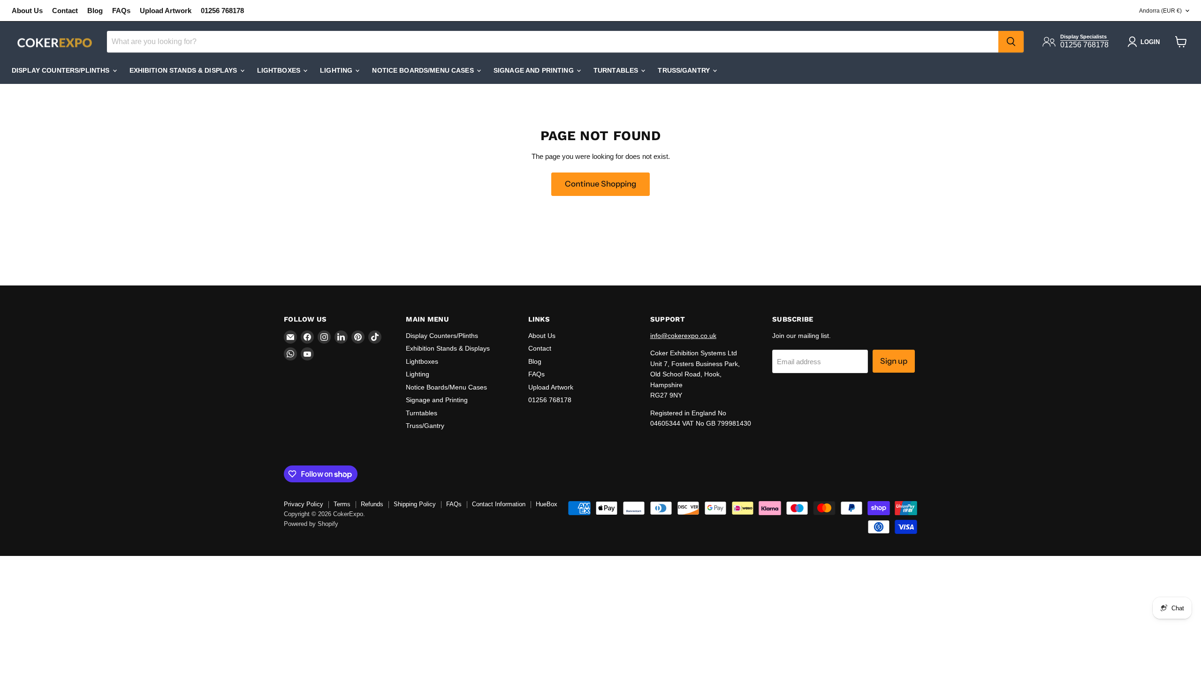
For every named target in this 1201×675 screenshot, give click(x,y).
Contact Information (498, 504)
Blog (95, 11)
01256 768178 (222, 11)
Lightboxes (280, 70)
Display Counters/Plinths (62, 70)
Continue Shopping (600, 183)
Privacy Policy (303, 504)
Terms (342, 504)
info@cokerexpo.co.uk (683, 335)
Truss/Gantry (685, 70)
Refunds (372, 504)
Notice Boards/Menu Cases (424, 70)
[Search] (1011, 41)
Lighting (337, 70)
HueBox (546, 504)
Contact (65, 11)
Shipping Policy (415, 504)
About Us (27, 11)
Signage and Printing (535, 70)
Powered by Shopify (311, 523)
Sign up (893, 361)
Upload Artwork (165, 11)
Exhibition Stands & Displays (184, 70)
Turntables (616, 70)
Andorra (1160, 11)
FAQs (121, 11)
